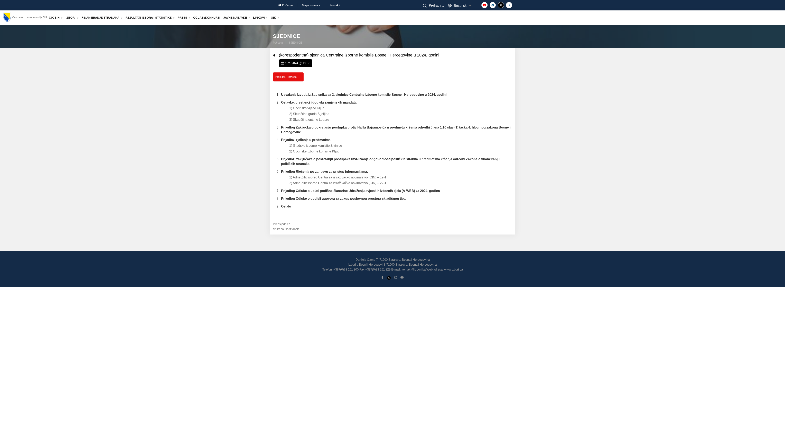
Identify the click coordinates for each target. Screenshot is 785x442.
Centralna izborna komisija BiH (29, 17)
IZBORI (70, 17)
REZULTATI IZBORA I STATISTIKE (149, 17)
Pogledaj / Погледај (286, 77)
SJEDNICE (295, 42)
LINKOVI (259, 17)
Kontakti (335, 5)
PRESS (182, 17)
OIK (273, 17)
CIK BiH (54, 17)
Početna (287, 5)
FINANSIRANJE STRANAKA (100, 17)
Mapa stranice (311, 5)
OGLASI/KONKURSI (206, 17)
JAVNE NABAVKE (235, 17)
